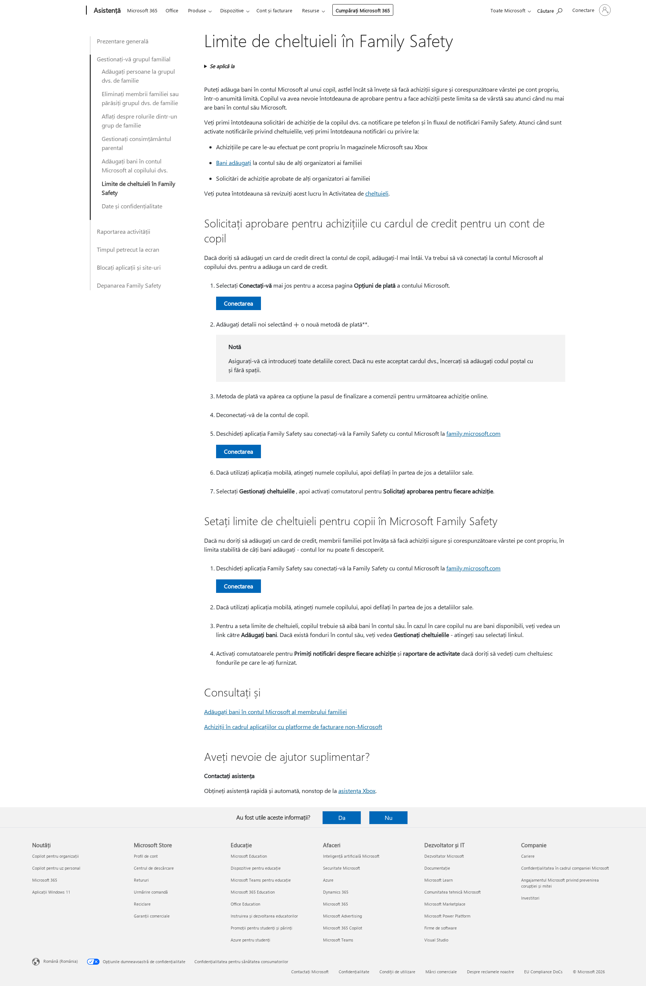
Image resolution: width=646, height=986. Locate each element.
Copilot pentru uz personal (56, 868)
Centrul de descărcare (154, 868)
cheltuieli (376, 193)
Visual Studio (436, 940)
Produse (197, 10)
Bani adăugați (233, 162)
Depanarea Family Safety (129, 285)
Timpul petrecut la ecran (128, 249)
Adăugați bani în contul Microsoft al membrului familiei (275, 712)
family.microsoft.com (473, 433)
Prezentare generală (122, 41)
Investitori (530, 898)
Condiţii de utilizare (397, 971)
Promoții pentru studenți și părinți (261, 928)
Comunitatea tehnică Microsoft (452, 892)
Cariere (528, 856)
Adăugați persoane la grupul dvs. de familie (138, 75)
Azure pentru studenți (250, 940)
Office (172, 10)
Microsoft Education (249, 856)
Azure (328, 880)
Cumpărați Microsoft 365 (363, 10)
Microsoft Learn (438, 880)
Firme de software (440, 928)
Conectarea (238, 303)
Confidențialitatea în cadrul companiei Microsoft (565, 868)
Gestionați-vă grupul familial (133, 59)
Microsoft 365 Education (253, 892)
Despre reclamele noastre (490, 971)
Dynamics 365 (335, 892)
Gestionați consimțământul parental (136, 143)
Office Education (245, 904)
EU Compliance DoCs (543, 971)
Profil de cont (146, 856)
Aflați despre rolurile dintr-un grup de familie (139, 120)
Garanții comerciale (152, 916)
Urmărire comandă (151, 892)
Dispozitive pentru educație (256, 868)
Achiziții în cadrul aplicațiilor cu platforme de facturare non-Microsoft (293, 727)
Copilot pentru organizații (55, 856)
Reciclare (142, 904)
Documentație (437, 868)
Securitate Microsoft (341, 868)
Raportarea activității (123, 231)
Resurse (310, 10)
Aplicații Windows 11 (51, 892)
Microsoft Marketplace (444, 904)
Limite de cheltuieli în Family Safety (138, 188)
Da (341, 817)
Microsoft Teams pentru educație (261, 880)
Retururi (141, 880)
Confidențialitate (354, 971)
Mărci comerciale (441, 971)
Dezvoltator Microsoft (444, 856)
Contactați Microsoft (310, 971)
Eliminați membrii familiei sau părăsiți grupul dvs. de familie (140, 98)
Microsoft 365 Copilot (342, 928)
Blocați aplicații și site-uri (129, 267)
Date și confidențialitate (132, 206)
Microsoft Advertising (342, 916)
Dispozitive (232, 10)
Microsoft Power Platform (447, 916)
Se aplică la (222, 66)
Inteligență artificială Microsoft (351, 856)
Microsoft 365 (142, 10)
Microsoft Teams (338, 940)
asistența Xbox (356, 790)
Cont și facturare (274, 10)
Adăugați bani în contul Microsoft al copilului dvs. (134, 165)
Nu (389, 817)
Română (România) (60, 961)
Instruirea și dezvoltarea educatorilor (264, 916)
